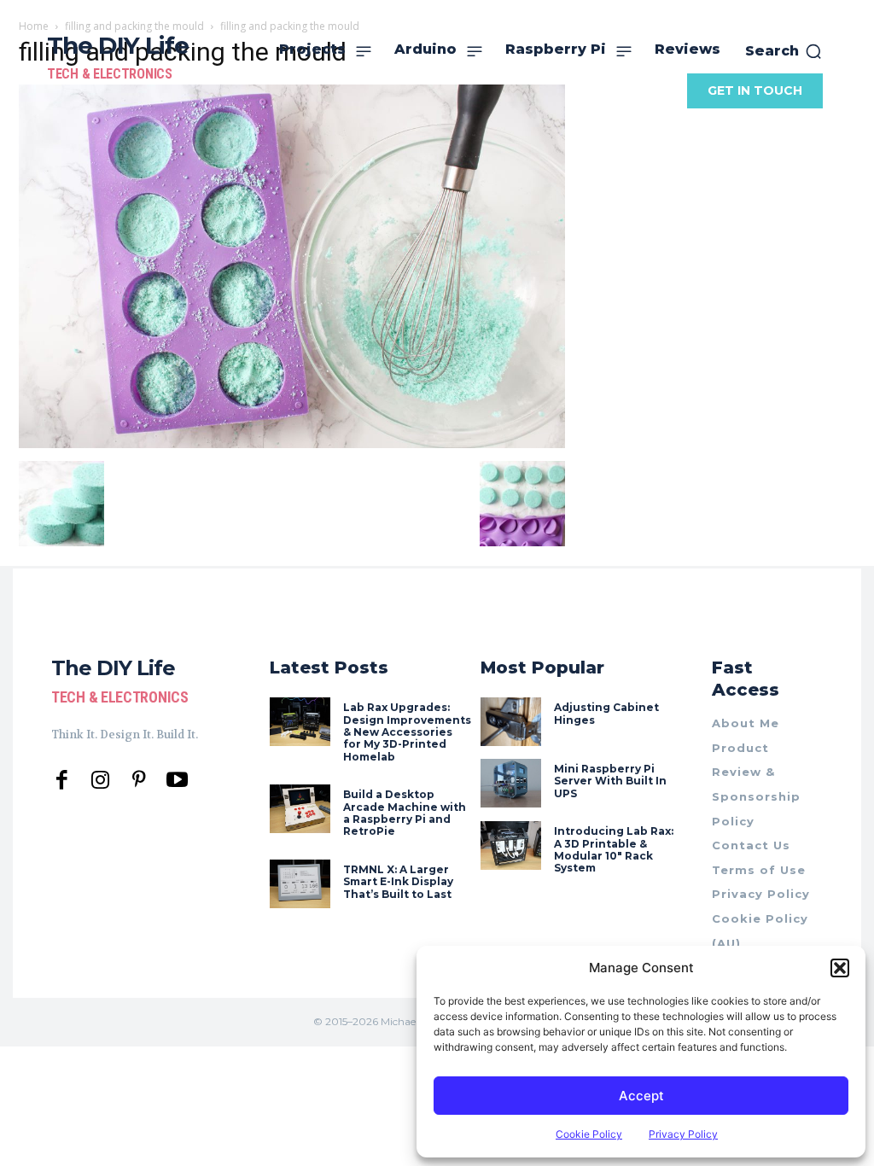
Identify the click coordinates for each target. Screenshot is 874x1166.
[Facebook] (62, 780)
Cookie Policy (589, 1134)
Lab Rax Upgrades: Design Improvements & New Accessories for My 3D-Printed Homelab (407, 732)
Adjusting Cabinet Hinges (606, 713)
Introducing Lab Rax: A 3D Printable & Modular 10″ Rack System (613, 849)
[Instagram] (100, 780)
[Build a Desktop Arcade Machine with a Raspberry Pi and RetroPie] (300, 808)
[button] (839, 968)
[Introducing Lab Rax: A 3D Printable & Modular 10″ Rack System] (511, 845)
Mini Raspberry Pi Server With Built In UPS (610, 781)
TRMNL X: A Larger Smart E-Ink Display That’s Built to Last (398, 882)
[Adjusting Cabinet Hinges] (511, 721)
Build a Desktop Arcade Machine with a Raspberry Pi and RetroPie (404, 812)
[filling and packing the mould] (292, 443)
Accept (641, 1095)
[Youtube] (177, 780)
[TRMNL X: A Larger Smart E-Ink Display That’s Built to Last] (300, 884)
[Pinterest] (138, 780)
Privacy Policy (683, 1134)
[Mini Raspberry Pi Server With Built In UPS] (511, 783)
